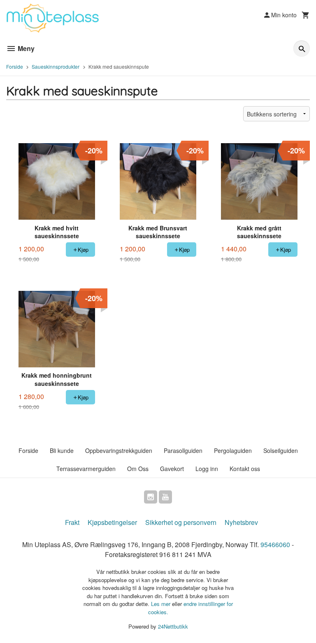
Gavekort (172, 468)
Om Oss (138, 468)
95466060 (275, 544)
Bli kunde (62, 450)
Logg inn (206, 468)
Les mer (161, 604)
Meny (25, 48)
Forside (14, 66)
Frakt (72, 522)
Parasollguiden (183, 450)
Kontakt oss (245, 468)
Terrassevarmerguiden (86, 468)
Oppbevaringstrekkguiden (118, 450)
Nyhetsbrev (241, 522)
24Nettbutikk (173, 626)
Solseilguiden (280, 450)
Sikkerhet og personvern (180, 522)
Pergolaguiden (233, 450)
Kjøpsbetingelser (112, 522)
